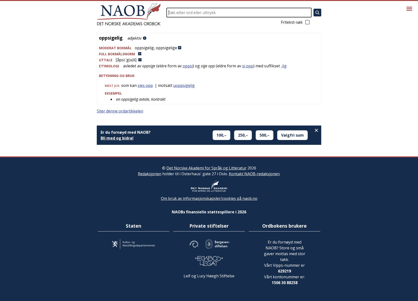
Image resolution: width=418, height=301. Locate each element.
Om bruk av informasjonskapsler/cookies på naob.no (209, 198)
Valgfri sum (292, 135)
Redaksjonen (149, 173)
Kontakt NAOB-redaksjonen (254, 173)
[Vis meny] (409, 8)
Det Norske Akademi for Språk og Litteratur (206, 168)
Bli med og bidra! (117, 138)
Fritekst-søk (292, 22)
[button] (209, 48)
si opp (247, 66)
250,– (243, 135)
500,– (264, 135)
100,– (221, 135)
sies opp (145, 85)
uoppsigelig (184, 85)
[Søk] (317, 12)
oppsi (188, 66)
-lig (284, 66)
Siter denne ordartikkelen (120, 111)
